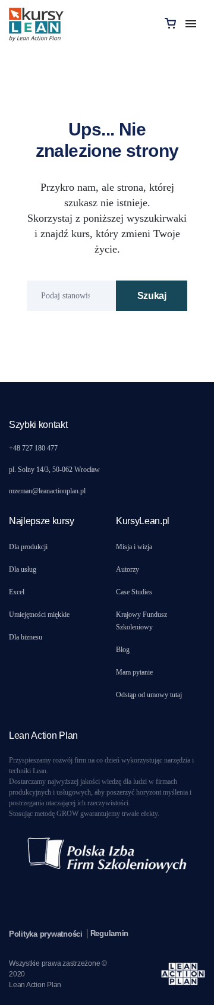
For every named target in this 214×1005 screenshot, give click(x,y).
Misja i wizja (134, 547)
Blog (123, 649)
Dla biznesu (25, 637)
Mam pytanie (134, 672)
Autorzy (127, 569)
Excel (16, 592)
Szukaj (151, 296)
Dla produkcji (28, 547)
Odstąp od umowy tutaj (149, 695)
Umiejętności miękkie (39, 614)
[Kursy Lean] (36, 22)
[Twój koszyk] (170, 23)
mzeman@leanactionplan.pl (47, 491)
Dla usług (22, 569)
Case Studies (134, 592)
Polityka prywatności (46, 934)
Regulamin (109, 933)
